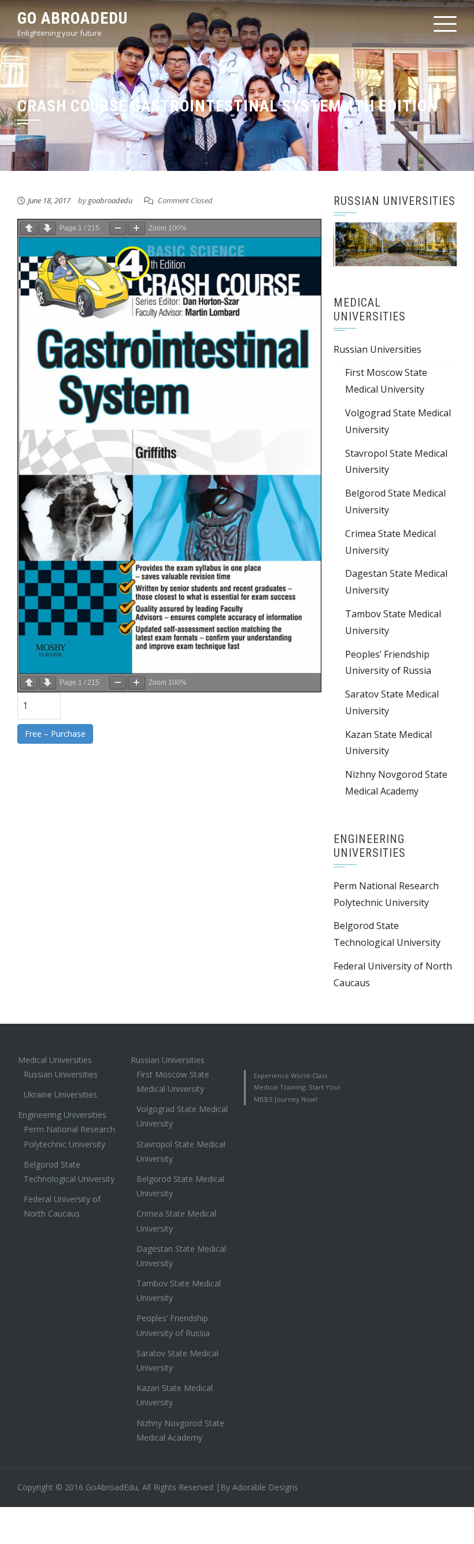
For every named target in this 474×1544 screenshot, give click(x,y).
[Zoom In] (136, 228)
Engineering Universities (62, 1114)
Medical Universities (55, 1059)
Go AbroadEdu (72, 18)
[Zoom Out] (118, 228)
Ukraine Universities (60, 1094)
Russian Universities (377, 349)
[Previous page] (29, 228)
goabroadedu (110, 200)
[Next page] (47, 228)
